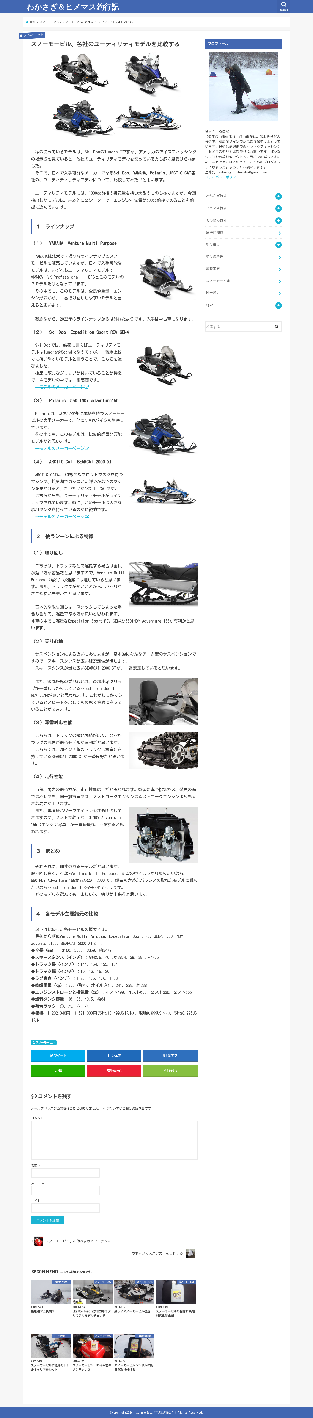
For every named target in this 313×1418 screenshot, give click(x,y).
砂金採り (213, 293)
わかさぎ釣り (216, 196)
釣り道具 (213, 244)
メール (37, 1183)
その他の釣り (216, 220)
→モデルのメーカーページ (60, 387)
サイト (36, 1200)
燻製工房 (213, 268)
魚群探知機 (214, 232)
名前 (36, 1165)
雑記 (209, 305)
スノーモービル (45, 1042)
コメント (37, 1118)
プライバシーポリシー (222, 177)
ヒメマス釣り (216, 208)
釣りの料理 (214, 256)
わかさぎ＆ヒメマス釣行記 (73, 6)
